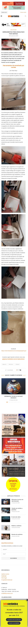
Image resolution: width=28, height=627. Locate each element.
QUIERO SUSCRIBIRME (14, 623)
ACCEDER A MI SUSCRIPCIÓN (14, 619)
